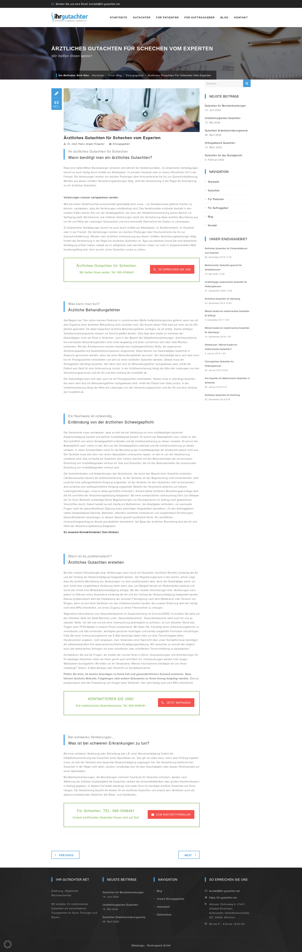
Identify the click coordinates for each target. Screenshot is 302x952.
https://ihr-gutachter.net (223, 897)
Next (188, 855)
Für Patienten (167, 17)
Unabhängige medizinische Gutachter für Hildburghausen (226, 284)
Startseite (118, 17)
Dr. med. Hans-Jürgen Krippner (86, 143)
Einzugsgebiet (121, 143)
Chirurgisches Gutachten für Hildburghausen (219, 363)
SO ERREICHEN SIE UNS (175, 269)
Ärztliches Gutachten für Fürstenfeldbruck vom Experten (226, 250)
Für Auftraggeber (199, 17)
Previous (66, 855)
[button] (7, 944)
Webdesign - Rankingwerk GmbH (151, 945)
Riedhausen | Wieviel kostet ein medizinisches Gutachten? (221, 346)
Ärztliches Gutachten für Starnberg (222, 298)
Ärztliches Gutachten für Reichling (222, 394)
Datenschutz (164, 914)
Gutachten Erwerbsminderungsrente (226, 130)
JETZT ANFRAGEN (179, 702)
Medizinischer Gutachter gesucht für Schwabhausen (223, 267)
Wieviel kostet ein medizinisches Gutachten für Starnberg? (227, 330)
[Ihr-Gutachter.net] (69, 17)
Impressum (163, 906)
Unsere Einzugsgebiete (170, 898)
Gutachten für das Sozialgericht (223, 155)
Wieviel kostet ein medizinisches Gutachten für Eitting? (227, 313)
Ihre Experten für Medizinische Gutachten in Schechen (227, 380)
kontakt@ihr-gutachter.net (104, 4)
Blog (224, 17)
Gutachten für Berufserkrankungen (225, 105)
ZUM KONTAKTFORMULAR (173, 814)
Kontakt (241, 17)
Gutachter (142, 17)
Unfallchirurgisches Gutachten (223, 118)
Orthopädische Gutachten (220, 143)
